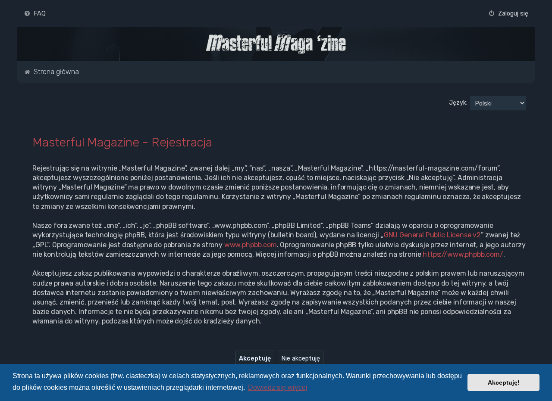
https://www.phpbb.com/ (463, 254)
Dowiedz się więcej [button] (277, 387)
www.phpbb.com (250, 245)
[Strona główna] (275, 44)
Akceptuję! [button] (504, 382)
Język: (458, 102)
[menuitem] (35, 13)
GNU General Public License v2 (432, 235)
